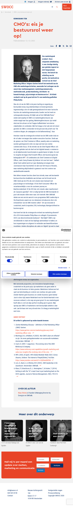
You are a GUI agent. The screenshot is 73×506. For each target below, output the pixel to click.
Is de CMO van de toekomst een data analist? (36, 432)
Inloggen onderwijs (43, 2)
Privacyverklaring (54, 493)
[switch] (27, 260)
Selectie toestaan (36, 274)
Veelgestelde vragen (55, 490)
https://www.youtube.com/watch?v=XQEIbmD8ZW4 (33, 360)
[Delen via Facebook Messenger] (60, 46)
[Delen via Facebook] (56, 46)
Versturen (40, 470)
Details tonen (62, 267)
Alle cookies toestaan (60, 274)
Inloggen (30, 2)
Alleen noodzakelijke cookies (13, 274)
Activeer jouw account (61, 2)
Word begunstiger (66, 7)
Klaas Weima (22, 393)
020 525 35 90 (12, 493)
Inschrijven (57, 465)
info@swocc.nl (13, 490)
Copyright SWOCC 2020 (56, 496)
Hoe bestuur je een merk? (60, 435)
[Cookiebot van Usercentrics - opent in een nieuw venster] (62, 230)
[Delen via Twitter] (63, 46)
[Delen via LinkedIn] (67, 46)
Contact (10, 496)
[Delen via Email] (71, 46)
